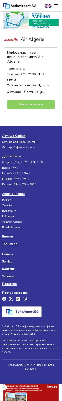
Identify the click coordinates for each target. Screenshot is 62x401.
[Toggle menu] (56, 5)
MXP (25, 178)
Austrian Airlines (12, 222)
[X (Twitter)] (11, 299)
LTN (33, 162)
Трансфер (9, 244)
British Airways (11, 227)
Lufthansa (8, 216)
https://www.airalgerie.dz (34, 85)
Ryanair (6, 200)
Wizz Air (7, 205)
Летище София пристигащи (20, 142)
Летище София (13, 136)
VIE (14, 167)
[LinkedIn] (18, 299)
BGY (17, 178)
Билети (7, 236)
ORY (16, 184)
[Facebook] (4, 299)
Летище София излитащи (18, 147)
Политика (9, 284)
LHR (41, 162)
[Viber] (25, 299)
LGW (25, 162)
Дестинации (11, 156)
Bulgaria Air (9, 211)
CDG (32, 184)
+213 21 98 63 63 (32, 74)
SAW (26, 173)
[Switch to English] (48, 5)
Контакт (8, 269)
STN (17, 162)
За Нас (7, 261)
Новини (8, 254)
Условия (8, 276)
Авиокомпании (13, 194)
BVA (24, 184)
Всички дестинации (31, 104)
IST (18, 173)
